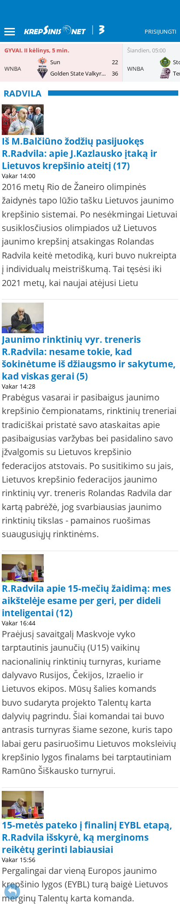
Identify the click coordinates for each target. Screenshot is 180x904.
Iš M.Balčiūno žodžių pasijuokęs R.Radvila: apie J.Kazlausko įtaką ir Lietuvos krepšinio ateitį (79, 153)
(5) (82, 376)
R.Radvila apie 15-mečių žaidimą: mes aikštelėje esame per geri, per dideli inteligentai (86, 600)
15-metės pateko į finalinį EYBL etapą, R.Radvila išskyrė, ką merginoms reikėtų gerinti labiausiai (87, 837)
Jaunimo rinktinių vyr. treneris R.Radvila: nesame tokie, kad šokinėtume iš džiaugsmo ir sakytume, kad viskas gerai (89, 357)
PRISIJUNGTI (161, 31)
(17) (121, 165)
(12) (64, 613)
